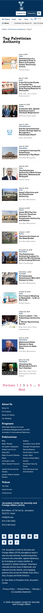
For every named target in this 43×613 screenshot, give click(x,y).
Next (22, 389)
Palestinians (23, 148)
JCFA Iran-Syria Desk (27, 116)
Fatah (21, 56)
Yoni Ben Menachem (27, 158)
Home (4, 29)
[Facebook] (4, 536)
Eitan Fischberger (26, 263)
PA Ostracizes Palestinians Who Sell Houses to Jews (29, 278)
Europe (21, 106)
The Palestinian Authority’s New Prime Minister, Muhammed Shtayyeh (30, 173)
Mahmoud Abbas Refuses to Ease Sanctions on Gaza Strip (27, 345)
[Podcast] (4, 542)
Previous (9, 385)
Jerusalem (22, 274)
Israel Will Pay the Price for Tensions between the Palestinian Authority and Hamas (29, 216)
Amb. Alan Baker (25, 138)
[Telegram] (29, 536)
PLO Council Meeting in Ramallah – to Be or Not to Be (29, 298)
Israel (21, 80)
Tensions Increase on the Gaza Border (29, 237)
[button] (21, 8)
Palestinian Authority (16, 29)
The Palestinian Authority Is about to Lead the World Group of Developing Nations (29, 257)
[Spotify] (10, 542)
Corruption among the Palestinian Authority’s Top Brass (29, 153)
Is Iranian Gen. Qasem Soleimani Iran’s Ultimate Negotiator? (29, 111)
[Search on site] (39, 13)
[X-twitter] (10, 536)
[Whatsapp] (17, 542)
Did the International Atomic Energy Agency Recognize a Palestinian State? (30, 132)
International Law (24, 126)
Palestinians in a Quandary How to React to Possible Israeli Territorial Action (27, 63)
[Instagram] (23, 536)
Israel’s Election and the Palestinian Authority (28, 194)
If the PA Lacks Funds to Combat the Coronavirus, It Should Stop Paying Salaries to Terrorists (30, 86)
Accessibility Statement (21, 592)
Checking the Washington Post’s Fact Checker (28, 366)
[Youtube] (17, 536)
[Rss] (36, 536)
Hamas (21, 210)
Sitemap (35, 589)
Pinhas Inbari (24, 70)
